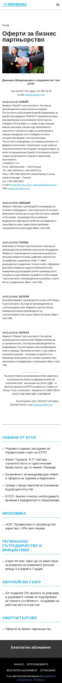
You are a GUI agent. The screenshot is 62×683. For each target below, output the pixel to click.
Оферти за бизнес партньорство (28, 629)
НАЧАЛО (19, 664)
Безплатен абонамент (31, 647)
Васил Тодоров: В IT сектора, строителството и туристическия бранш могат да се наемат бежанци (30, 463)
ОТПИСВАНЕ (48, 670)
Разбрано (39, 679)
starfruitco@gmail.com (45, 184)
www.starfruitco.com (19, 188)
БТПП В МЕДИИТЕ (37, 664)
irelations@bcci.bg (35, 94)
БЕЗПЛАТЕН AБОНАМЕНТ (22, 670)
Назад (5, 25)
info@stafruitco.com (20, 184)
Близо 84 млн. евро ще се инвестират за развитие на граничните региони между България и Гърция (32, 564)
